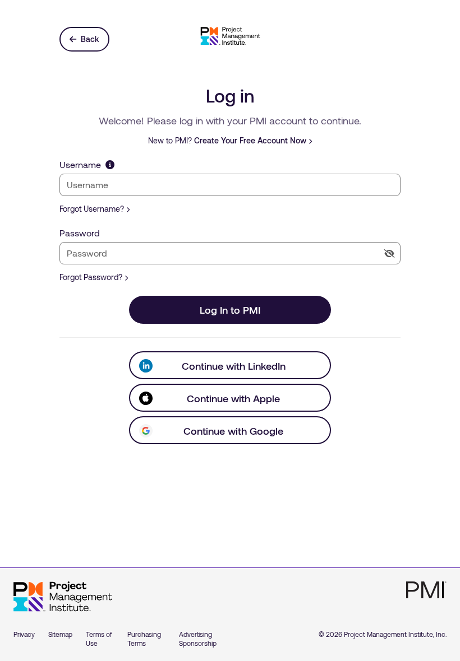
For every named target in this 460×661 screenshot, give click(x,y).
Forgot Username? (91, 208)
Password (79, 232)
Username (80, 164)
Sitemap (60, 634)
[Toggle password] (389, 253)
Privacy (24, 634)
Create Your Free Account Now (250, 140)
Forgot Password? (90, 277)
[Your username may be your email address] (109, 164)
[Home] (62, 596)
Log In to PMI (230, 310)
